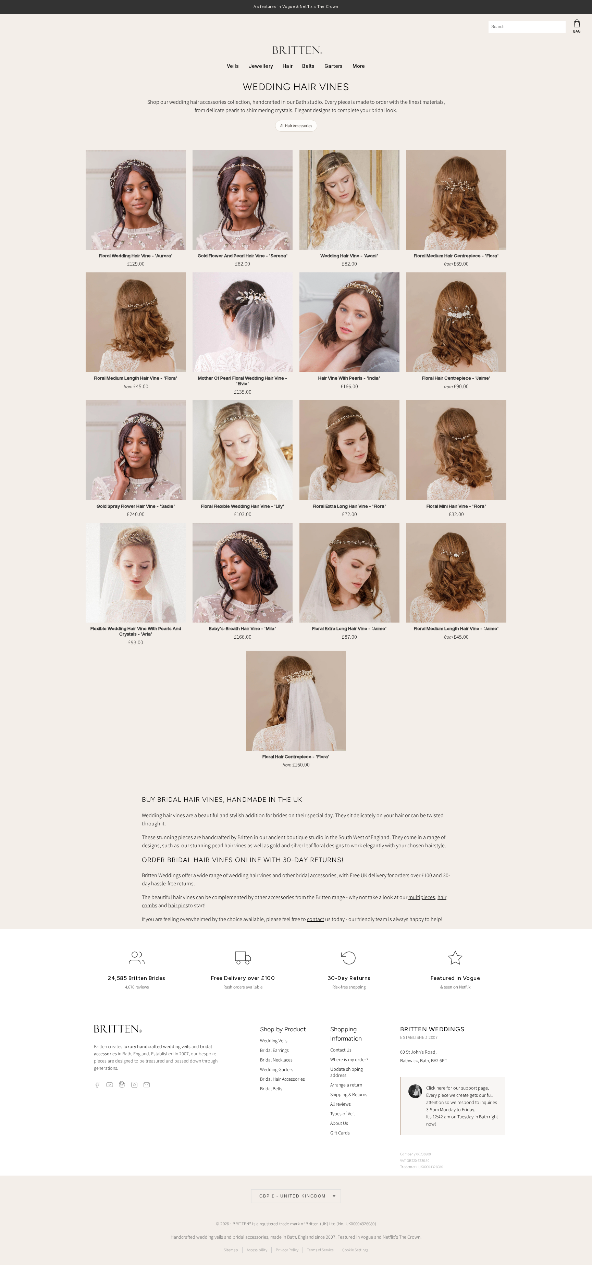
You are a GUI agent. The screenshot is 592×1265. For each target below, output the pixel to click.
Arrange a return (346, 1085)
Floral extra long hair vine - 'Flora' (349, 506)
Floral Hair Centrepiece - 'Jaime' (456, 378)
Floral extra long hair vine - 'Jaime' (349, 628)
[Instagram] (134, 1084)
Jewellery (261, 66)
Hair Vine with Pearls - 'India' (349, 378)
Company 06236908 (415, 1154)
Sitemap (231, 1249)
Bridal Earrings (274, 1050)
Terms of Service (320, 1249)
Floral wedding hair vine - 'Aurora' (136, 255)
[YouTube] (109, 1084)
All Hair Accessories (296, 125)
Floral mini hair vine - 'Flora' (456, 506)
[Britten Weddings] (296, 50)
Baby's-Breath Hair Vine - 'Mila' (242, 628)
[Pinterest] (122, 1084)
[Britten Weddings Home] (118, 1030)
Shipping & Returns (348, 1094)
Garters (333, 66)
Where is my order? (349, 1059)
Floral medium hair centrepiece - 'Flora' (456, 255)
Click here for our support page (457, 1088)
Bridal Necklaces (276, 1060)
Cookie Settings (355, 1249)
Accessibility (257, 1249)
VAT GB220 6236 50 (414, 1160)
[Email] (146, 1084)
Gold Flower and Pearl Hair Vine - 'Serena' (243, 255)
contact (315, 919)
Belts (308, 66)
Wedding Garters (276, 1069)
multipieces (421, 897)
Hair (288, 66)
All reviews (340, 1104)
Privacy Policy (287, 1249)
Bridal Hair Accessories (282, 1079)
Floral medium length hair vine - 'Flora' (135, 378)
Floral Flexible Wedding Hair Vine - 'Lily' (242, 506)
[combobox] (527, 27)
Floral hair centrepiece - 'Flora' (296, 756)
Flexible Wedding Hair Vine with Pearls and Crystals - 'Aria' (135, 631)
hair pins (178, 905)
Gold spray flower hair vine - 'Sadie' (136, 506)
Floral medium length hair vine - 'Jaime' (456, 628)
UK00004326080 (360, 1224)
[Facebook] (97, 1084)
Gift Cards (340, 1133)
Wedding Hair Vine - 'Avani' (349, 255)
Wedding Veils (273, 1040)
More (359, 66)
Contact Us (341, 1050)
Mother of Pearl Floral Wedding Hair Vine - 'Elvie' (242, 381)
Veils (233, 66)
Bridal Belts (271, 1088)
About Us (339, 1123)
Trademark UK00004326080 (421, 1166)
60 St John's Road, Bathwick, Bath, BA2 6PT (423, 1056)
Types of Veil (342, 1113)
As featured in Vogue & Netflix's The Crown (296, 7)
